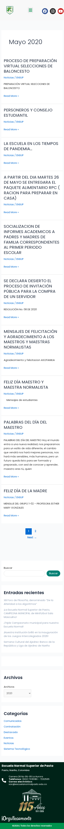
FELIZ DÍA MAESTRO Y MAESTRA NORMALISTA (26, 384)
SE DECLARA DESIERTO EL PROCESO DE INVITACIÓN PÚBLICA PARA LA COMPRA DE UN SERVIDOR (29, 288)
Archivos (9, 687)
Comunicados (13, 721)
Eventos (8, 738)
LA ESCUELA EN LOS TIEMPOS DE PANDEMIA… (31, 146)
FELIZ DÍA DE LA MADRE (25, 491)
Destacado (11, 732)
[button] (30, 10)
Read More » (11, 96)
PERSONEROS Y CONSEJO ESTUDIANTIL (28, 112)
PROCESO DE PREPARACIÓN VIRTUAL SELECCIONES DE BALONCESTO (30, 66)
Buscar (8, 568)
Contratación (12, 726)
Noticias (9, 77)
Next (32, 537)
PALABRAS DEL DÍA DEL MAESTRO (25, 424)
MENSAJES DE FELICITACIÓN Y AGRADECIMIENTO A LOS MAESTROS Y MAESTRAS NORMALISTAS (30, 339)
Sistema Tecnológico (17, 749)
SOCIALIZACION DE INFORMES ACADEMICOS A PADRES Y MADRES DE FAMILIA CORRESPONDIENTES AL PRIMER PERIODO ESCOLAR (31, 239)
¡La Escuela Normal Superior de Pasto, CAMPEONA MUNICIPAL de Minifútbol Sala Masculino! (28, 613)
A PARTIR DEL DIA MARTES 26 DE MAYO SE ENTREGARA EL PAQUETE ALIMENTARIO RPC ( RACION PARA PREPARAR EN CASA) (32, 187)
